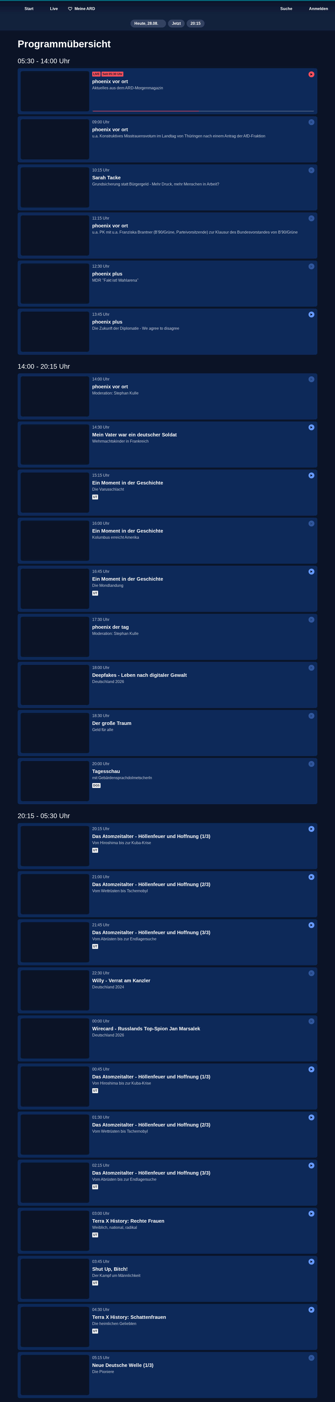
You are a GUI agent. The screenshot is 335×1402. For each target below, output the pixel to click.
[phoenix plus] (55, 284)
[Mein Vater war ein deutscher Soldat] (55, 444)
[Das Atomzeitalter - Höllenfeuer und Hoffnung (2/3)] (55, 894)
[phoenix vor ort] (55, 91)
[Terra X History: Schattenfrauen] (55, 1327)
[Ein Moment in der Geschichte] (55, 493)
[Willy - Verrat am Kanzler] (55, 990)
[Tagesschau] (55, 781)
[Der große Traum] (55, 733)
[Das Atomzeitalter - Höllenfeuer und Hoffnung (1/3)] (55, 846)
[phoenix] (167, 8)
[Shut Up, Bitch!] (55, 1279)
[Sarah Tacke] (55, 187)
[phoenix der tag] (55, 637)
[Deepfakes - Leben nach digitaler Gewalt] (55, 685)
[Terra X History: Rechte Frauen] (55, 1231)
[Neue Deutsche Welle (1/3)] (55, 1375)
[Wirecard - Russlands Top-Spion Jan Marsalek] (55, 1038)
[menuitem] (7, 8)
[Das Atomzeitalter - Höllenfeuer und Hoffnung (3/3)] (55, 942)
